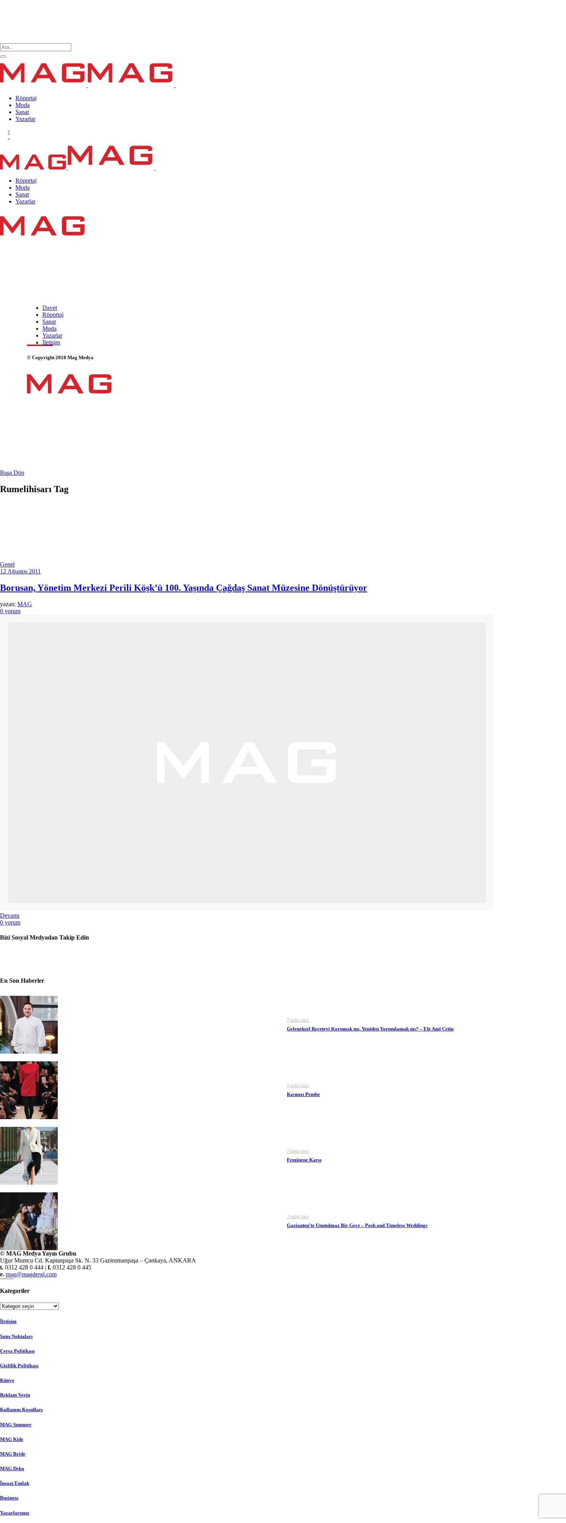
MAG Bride (12, 1454)
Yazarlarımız (14, 1513)
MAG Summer (16, 1424)
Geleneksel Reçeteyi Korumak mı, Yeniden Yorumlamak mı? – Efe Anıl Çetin (370, 1029)
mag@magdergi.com (31, 1274)
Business (9, 1498)
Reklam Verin (15, 1395)
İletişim (8, 1321)
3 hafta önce (298, 1020)
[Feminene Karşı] (29, 1154)
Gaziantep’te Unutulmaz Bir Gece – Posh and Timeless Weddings (357, 1225)
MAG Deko (12, 1468)
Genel (7, 564)
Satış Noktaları (16, 1336)
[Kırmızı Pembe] (29, 1089)
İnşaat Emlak (14, 1483)
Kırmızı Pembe (303, 1094)
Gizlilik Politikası (19, 1365)
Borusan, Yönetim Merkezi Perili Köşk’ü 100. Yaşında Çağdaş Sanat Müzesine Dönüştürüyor (183, 588)
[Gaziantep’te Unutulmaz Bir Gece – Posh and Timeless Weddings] (29, 1220)
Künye (7, 1380)
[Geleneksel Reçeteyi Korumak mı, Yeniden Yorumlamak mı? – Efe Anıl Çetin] (29, 1023)
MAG (24, 604)
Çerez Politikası (17, 1351)
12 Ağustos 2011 (20, 571)
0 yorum (10, 611)
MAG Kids (11, 1439)
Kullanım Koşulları (21, 1409)
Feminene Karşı (304, 1160)
